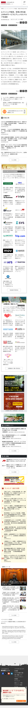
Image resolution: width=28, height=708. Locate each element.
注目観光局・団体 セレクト (10, 304)
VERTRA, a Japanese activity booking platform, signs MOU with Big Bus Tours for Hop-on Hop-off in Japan (14, 632)
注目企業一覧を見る (14, 290)
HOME (2, 8)
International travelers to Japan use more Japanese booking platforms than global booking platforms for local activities (12, 637)
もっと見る (14, 160)
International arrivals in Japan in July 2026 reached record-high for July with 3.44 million (13, 627)
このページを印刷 (13, 25)
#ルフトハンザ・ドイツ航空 (17, 19)
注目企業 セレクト (8, 171)
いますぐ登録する (21, 701)
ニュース (6, 8)
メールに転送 (4, 25)
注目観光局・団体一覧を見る (14, 368)
